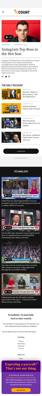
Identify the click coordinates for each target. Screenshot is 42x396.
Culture (21, 348)
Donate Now (21, 390)
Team (21, 358)
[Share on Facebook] (8, 77)
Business (21, 346)
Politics (21, 341)
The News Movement (24, 332)
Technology (6, 45)
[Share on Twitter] (6, 77)
